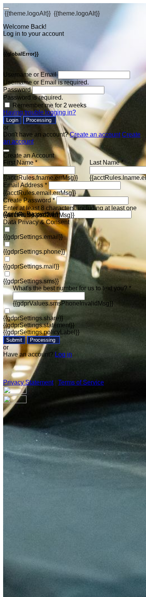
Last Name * (106, 162)
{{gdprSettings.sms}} (31, 281)
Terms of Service (81, 382)
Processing (39, 120)
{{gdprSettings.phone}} (34, 251)
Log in (63, 354)
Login (12, 120)
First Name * (20, 162)
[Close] (6, 150)
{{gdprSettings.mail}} (31, 266)
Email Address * (25, 185)
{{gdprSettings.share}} (33, 318)
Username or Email (29, 74)
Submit (14, 340)
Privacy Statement (28, 382)
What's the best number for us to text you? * (72, 288)
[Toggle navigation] (6, 8)
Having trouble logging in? (39, 112)
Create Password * (29, 200)
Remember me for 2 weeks (49, 105)
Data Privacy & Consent (36, 222)
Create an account (95, 134)
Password (17, 89)
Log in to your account (33, 33)
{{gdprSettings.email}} (33, 237)
